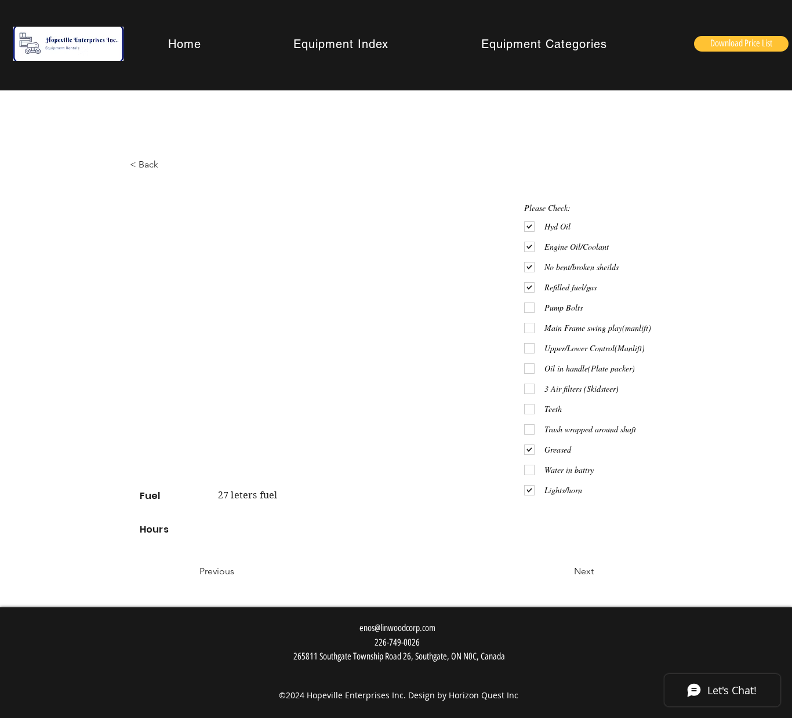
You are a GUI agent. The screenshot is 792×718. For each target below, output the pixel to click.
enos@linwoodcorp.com (397, 627)
